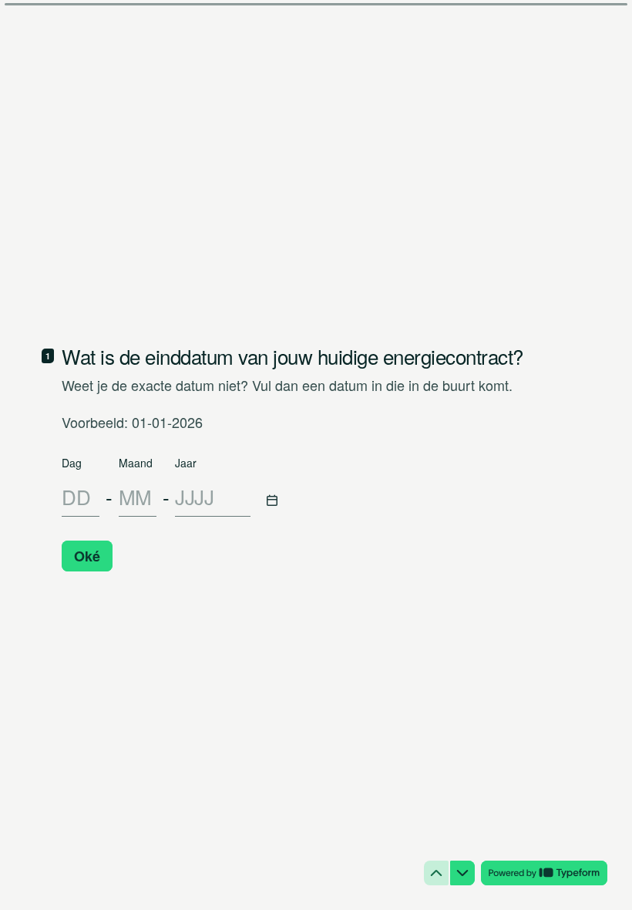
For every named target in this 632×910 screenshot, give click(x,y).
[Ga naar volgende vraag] (462, 873)
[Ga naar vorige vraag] (436, 873)
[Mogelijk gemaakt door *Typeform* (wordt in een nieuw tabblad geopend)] (544, 873)
